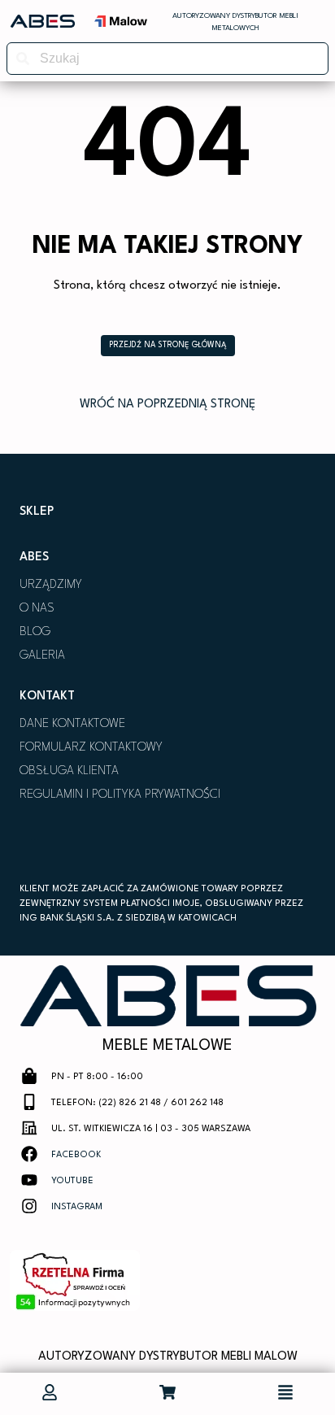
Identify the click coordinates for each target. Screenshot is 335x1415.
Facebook (76, 1155)
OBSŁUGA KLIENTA (69, 771)
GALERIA (42, 656)
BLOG (35, 632)
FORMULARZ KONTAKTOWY (91, 748)
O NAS (37, 609)
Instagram (76, 1207)
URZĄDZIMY (51, 585)
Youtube (72, 1181)
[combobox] (167, 58)
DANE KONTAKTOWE (72, 724)
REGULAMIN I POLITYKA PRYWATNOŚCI (120, 795)
